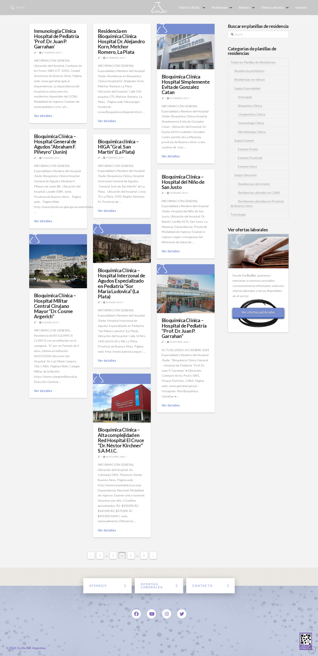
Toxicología (238, 214)
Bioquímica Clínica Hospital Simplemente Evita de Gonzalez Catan (186, 84)
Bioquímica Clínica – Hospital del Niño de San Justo (183, 182)
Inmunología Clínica (251, 123)
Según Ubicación (245, 175)
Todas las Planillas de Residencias (253, 62)
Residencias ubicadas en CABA (259, 192)
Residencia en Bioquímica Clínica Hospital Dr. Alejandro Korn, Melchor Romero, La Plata (121, 41)
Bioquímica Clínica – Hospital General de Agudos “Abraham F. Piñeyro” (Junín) (55, 144)
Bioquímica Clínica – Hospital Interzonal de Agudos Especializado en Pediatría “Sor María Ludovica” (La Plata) (121, 283)
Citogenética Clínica (251, 114)
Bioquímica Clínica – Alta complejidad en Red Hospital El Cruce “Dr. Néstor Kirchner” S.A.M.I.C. (121, 440)
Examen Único (247, 166)
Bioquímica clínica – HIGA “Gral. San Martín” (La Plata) (118, 146)
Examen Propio (248, 149)
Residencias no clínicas (249, 79)
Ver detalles (43, 116)
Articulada (245, 97)
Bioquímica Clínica (250, 105)
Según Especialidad (247, 88)
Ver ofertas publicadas (258, 312)
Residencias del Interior (254, 184)
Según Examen (244, 140)
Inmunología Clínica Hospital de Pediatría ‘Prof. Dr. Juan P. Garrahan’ (56, 39)
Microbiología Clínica (251, 132)
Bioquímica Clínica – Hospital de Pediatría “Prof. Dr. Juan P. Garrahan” (184, 328)
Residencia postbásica (249, 71)
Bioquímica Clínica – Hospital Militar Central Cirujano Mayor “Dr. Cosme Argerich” (55, 305)
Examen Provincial (250, 158)
